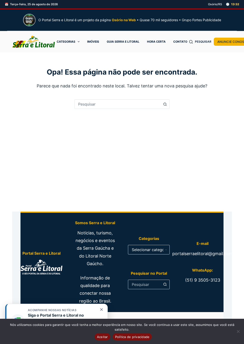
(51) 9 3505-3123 (202, 280)
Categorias (66, 41)
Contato (180, 41)
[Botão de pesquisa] (164, 104)
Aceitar (102, 337)
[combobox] (117, 104)
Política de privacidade (132, 337)
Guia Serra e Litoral (123, 41)
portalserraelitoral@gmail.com (202, 253)
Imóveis (93, 41)
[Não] (238, 331)
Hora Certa (156, 41)
